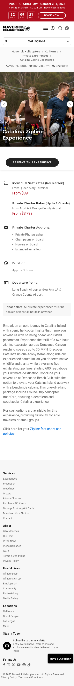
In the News (9, 541)
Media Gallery (10, 598)
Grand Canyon (11, 616)
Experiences (10, 478)
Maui (6, 626)
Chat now (61, 66)
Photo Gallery (10, 593)
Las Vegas (9, 621)
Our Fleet (8, 536)
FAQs (6, 551)
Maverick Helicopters (26, 51)
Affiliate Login (10, 573)
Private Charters (12, 498)
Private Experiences (35, 55)
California (51, 51)
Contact (7, 518)
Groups (7, 493)
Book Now (51, 15)
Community (9, 588)
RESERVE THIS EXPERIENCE (32, 162)
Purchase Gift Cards (14, 503)
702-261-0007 (18, 66)
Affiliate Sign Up (12, 578)
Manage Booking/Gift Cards (19, 508)
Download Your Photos (16, 513)
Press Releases (12, 546)
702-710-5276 (41, 66)
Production (9, 483)
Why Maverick (11, 531)
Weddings (9, 488)
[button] (4, 104)
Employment (10, 583)
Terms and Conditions (31, 677)
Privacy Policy (11, 560)
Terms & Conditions (14, 555)
